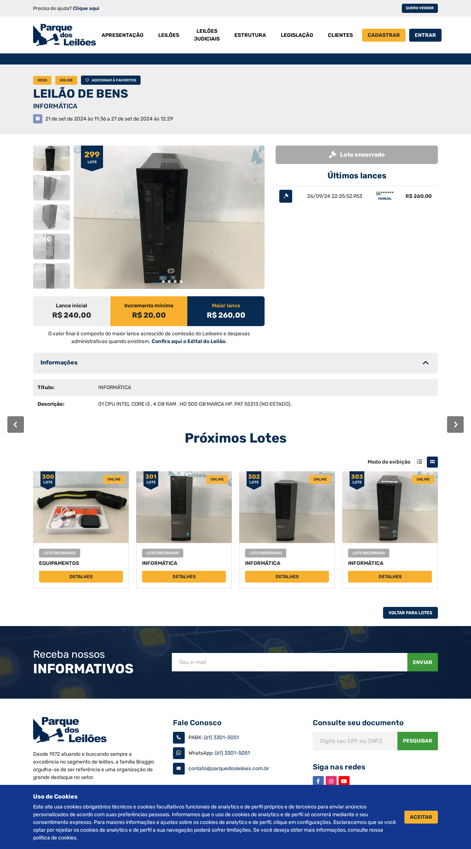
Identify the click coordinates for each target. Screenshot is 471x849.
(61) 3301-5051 (221, 737)
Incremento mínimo (148, 306)
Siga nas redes (339, 766)
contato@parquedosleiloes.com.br (228, 768)
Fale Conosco (197, 722)
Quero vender (420, 8)
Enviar (422, 662)
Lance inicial (71, 306)
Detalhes (81, 576)
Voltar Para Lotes (410, 612)
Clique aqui (86, 8)
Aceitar (421, 817)
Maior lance (226, 306)
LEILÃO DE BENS (80, 94)
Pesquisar (417, 741)
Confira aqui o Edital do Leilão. (189, 341)
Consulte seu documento (358, 722)
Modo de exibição (389, 462)
